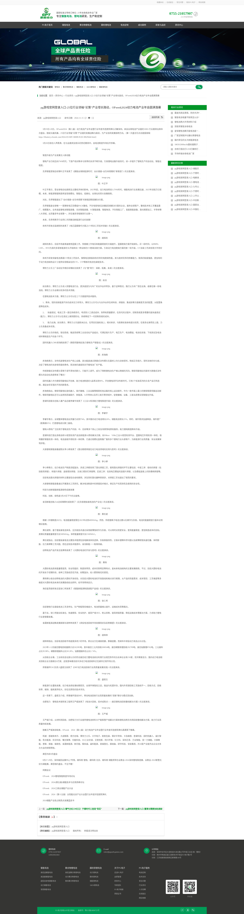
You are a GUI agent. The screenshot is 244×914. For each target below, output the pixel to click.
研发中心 (117, 881)
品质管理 (117, 877)
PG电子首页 (47, 25)
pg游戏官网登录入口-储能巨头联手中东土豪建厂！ (188, 169)
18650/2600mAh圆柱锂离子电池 (188, 144)
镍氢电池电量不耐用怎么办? (187, 117)
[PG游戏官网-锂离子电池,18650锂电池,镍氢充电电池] (122, 54)
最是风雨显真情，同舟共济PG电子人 (188, 113)
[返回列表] (156, 119)
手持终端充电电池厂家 (184, 154)
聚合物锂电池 (85, 25)
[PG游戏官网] (46, 13)
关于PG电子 (119, 868)
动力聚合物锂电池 (72, 877)
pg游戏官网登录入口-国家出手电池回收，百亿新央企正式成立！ (188, 205)
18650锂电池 (91, 87)
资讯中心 (179, 25)
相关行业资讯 (177, 107)
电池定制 (124, 25)
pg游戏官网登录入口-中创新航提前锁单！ (188, 200)
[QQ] (187, 911)
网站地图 (202, 2)
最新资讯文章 (177, 163)
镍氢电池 (66, 25)
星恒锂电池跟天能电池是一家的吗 (188, 131)
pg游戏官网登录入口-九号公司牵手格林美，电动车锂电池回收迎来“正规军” (188, 187)
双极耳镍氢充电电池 (183, 126)
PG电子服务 (144, 868)
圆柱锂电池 (106, 25)
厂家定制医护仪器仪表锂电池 (187, 135)
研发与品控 (160, 25)
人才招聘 (142, 890)
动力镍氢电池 (46, 885)
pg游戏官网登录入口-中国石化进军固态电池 (188, 209)
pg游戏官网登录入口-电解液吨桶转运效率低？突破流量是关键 (188, 178)
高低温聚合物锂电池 (72, 873)
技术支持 (142, 877)
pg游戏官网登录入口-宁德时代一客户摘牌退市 (188, 191)
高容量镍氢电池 (47, 877)
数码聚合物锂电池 (72, 881)
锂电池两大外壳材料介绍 (185, 122)
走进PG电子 (118, 873)
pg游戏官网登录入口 (60, 826)
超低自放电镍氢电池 (48, 881)
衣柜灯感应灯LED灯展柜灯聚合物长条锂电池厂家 (188, 149)
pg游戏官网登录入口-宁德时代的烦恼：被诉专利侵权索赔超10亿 (188, 173)
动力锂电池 (94, 873)
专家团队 (117, 885)
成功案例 (142, 25)
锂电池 (57, 87)
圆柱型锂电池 (96, 868)
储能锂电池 (103, 87)
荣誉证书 (117, 894)
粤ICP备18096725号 (92, 910)
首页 (51, 96)
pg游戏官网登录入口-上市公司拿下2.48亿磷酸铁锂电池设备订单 (188, 196)
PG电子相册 (118, 890)
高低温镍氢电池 (47, 873)
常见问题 (180, 2)
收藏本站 (160, 2)
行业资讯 (69, 96)
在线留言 (170, 2)
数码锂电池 (94, 877)
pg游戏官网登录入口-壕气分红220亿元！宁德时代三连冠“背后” (74, 809)
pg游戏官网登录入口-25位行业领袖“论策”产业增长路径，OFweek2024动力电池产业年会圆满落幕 (117, 96)
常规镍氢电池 (46, 890)
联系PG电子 (190, 2)
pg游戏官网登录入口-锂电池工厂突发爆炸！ (188, 182)
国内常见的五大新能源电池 (186, 140)
